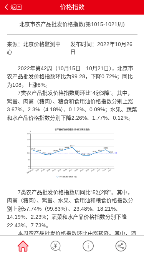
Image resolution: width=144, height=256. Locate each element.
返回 (16, 7)
